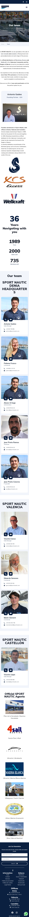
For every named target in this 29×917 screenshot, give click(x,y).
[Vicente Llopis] (14, 659)
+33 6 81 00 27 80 (10, 623)
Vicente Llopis (9, 675)
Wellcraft (3, 62)
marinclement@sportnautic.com (14, 625)
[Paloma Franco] (14, 347)
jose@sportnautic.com (11, 489)
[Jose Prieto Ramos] (14, 426)
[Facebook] (12, 913)
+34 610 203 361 (10, 583)
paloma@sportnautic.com (12, 370)
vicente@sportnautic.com (12, 682)
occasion (14, 54)
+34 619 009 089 (10, 679)
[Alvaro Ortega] (14, 387)
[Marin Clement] (14, 602)
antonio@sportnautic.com (12, 331)
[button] (26, 7)
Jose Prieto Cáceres (12, 482)
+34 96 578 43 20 (10, 408)
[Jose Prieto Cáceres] (14, 466)
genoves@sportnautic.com (13, 585)
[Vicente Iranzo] (14, 523)
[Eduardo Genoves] (14, 562)
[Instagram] (17, 913)
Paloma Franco (10, 363)
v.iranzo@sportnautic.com (12, 546)
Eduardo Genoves (11, 578)
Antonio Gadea (10, 324)
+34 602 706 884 (10, 329)
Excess (24, 60)
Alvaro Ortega (10, 403)
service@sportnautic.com (12, 449)
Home (2, 44)
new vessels (4, 54)
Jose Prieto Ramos (11, 442)
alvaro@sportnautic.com (12, 410)
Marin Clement (10, 618)
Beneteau (18, 60)
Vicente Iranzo (10, 539)
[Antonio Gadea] (14, 308)
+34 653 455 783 (10, 544)
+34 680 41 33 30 (10, 368)
